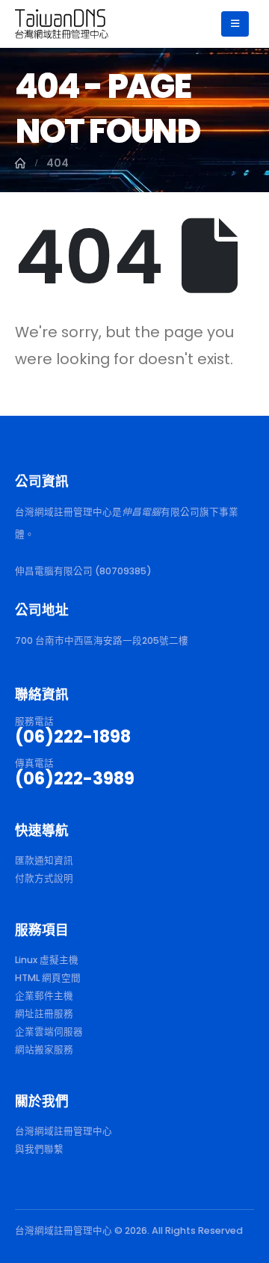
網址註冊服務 (44, 1013)
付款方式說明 (44, 878)
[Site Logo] (61, 23)
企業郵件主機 (44, 995)
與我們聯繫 (39, 1149)
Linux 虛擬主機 (46, 959)
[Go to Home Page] (20, 163)
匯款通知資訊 (44, 860)
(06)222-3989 (74, 778)
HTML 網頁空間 (48, 977)
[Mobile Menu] (235, 24)
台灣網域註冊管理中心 (63, 1131)
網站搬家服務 (44, 1049)
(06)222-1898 (73, 737)
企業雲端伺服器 (49, 1031)
